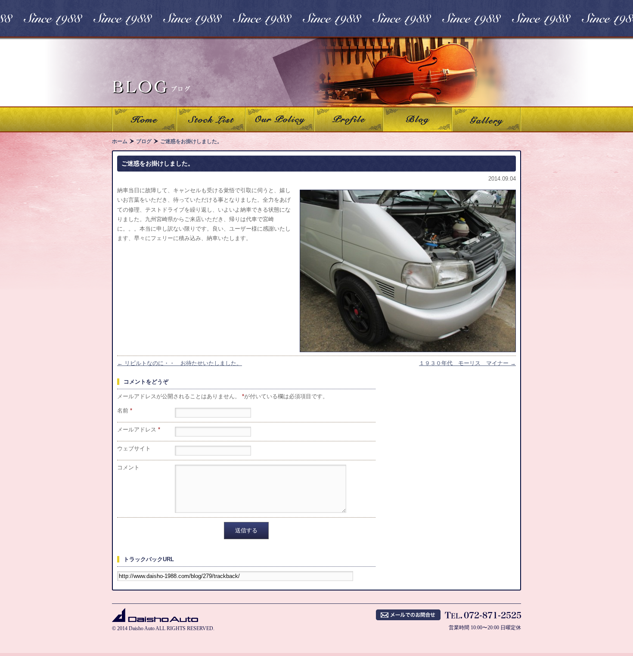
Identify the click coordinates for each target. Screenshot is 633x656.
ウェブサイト (134, 448)
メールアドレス (138, 429)
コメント (128, 467)
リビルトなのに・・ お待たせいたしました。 (179, 363)
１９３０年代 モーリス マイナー (467, 363)
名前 (124, 410)
